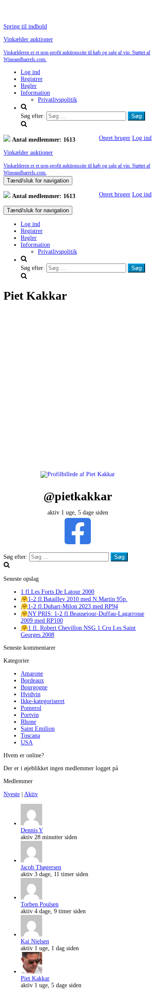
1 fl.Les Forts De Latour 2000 (57, 592)
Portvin (30, 715)
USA (27, 742)
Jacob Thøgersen (41, 867)
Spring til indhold (25, 26)
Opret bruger (114, 138)
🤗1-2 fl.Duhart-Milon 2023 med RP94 (69, 606)
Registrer (32, 79)
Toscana (30, 735)
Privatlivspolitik (57, 99)
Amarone (32, 673)
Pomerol (31, 708)
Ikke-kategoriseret (43, 701)
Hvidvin (30, 694)
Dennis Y (32, 830)
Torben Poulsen (40, 904)
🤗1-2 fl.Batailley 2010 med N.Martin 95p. (74, 599)
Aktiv (31, 794)
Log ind (30, 72)
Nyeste (11, 794)
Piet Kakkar (35, 978)
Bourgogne (34, 687)
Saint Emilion (38, 728)
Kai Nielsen (35, 941)
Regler (29, 86)
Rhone (28, 722)
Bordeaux (32, 680)
